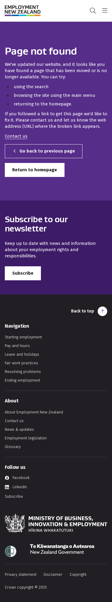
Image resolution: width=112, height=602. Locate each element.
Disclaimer (53, 574)
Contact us (16, 136)
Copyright (78, 574)
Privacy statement (20, 574)
